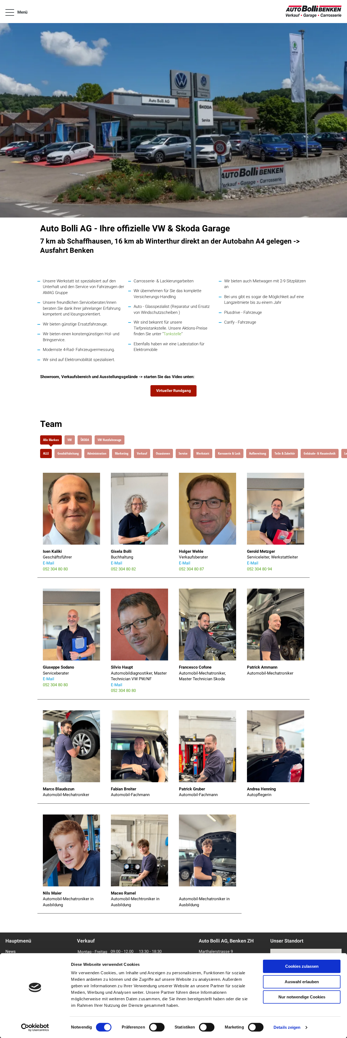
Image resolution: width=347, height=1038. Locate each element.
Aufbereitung (257, 453)
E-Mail (48, 563)
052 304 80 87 (191, 569)
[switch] (157, 1027)
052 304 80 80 (55, 569)
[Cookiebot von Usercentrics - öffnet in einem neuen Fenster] (35, 1027)
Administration (96, 453)
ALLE (46, 453)
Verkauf (142, 453)
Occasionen (163, 453)
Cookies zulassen (302, 966)
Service (183, 453)
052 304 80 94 (259, 569)
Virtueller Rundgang (173, 390)
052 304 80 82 (123, 569)
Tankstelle (172, 333)
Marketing (121, 453)
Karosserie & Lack (229, 453)
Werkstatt (202, 453)
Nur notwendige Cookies (301, 997)
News (10, 951)
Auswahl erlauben (302, 981)
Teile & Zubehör (285, 453)
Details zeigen (287, 1027)
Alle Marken (51, 439)
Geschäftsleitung (68, 453)
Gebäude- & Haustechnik (320, 453)
